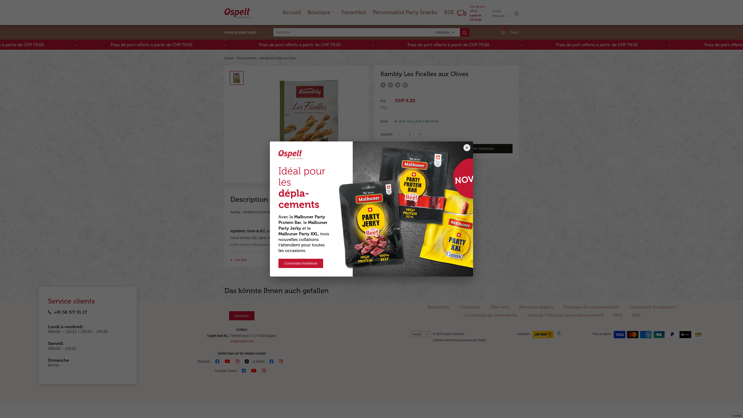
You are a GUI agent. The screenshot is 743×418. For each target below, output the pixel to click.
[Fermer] (466, 147)
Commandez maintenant (300, 263)
